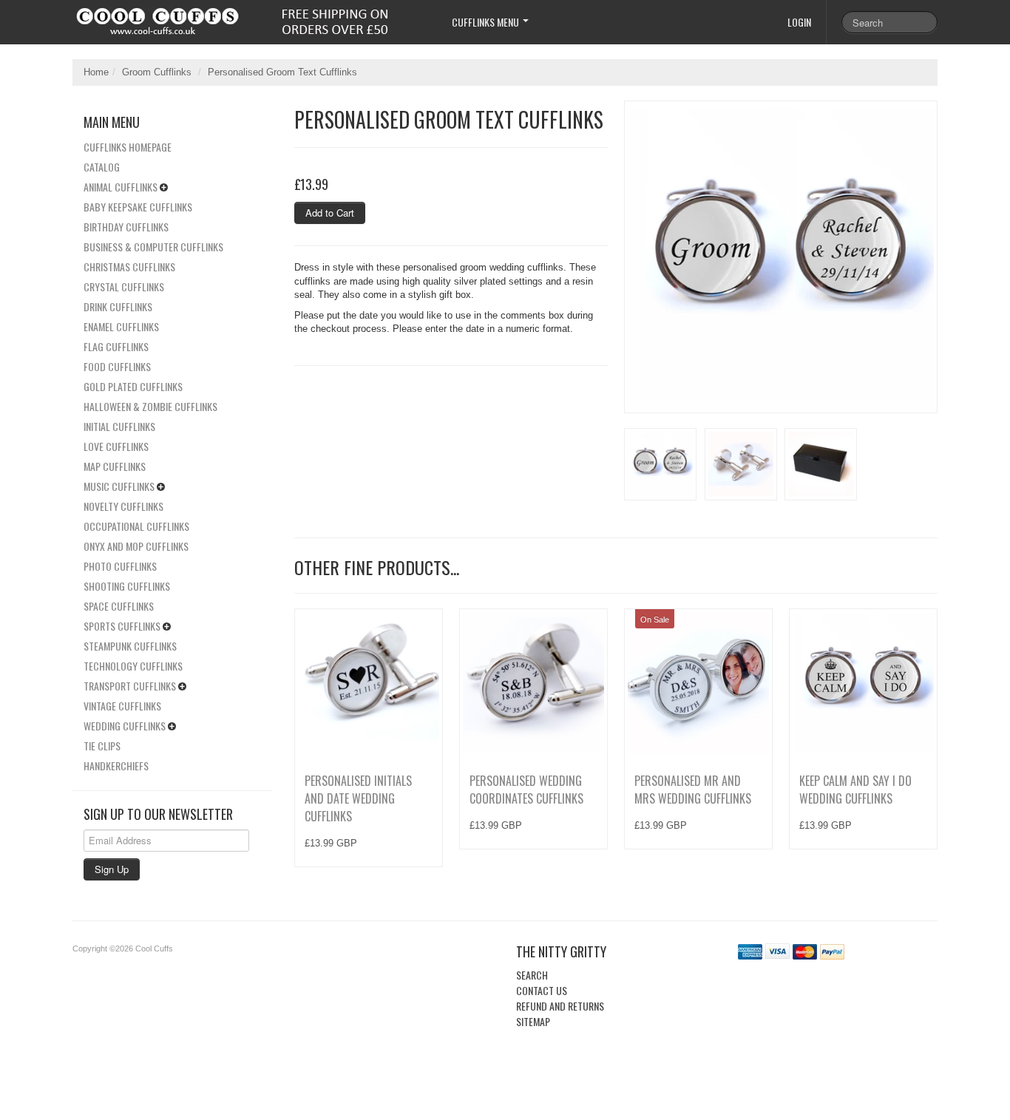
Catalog (102, 166)
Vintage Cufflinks (122, 705)
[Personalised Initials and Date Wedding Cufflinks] (368, 682)
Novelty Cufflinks (123, 506)
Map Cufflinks (115, 466)
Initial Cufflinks (119, 426)
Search (532, 974)
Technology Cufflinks (133, 665)
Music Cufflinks (119, 486)
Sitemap (533, 1021)
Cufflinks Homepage (128, 147)
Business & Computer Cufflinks (153, 246)
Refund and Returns (560, 1006)
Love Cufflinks (116, 446)
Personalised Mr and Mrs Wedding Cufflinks (692, 789)
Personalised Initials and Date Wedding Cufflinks (358, 798)
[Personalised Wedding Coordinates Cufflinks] (533, 682)
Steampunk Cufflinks (130, 646)
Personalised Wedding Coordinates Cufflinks (526, 789)
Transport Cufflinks (130, 685)
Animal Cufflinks (120, 186)
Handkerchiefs (116, 765)
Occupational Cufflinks (136, 526)
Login (799, 22)
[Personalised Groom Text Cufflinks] (781, 257)
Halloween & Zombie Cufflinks (150, 406)
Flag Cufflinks (116, 346)
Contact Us (541, 990)
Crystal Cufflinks (124, 286)
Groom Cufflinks (157, 72)
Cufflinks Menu (486, 22)
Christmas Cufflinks (129, 266)
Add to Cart (329, 213)
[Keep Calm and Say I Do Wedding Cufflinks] (863, 682)
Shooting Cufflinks (127, 586)
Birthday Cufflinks (126, 226)
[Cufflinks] (249, 18)
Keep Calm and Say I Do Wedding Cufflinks (855, 789)
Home (96, 72)
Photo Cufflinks (120, 566)
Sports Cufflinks (122, 626)
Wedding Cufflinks (125, 725)
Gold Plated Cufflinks (133, 386)
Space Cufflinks (119, 606)
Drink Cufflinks (118, 306)
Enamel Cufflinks (121, 326)
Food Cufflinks (117, 366)
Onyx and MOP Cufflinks (136, 546)
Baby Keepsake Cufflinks (138, 206)
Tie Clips (102, 745)
